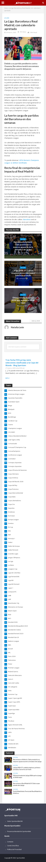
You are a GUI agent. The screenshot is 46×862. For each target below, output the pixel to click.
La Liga (6, 18)
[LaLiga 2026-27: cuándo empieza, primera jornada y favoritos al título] (8, 768)
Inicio (6, 8)
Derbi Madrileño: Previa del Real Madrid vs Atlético (27, 792)
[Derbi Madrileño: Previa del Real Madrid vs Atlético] (8, 792)
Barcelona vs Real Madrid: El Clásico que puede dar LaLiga (26, 784)
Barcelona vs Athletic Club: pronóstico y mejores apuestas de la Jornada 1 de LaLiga (23, 246)
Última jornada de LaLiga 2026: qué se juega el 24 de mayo (23, 300)
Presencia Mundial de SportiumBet (19, 831)
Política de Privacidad (14, 849)
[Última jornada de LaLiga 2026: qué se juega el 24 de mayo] (8, 776)
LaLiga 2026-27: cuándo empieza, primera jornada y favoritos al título (23, 273)
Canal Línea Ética (13, 846)
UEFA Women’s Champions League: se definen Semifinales (21, 161)
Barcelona (26, 219)
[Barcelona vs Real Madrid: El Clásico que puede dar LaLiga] (8, 784)
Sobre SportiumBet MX (15, 821)
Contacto (10, 842)
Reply (7, 378)
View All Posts (36, 321)
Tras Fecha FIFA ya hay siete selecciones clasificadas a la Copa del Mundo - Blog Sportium (21, 363)
